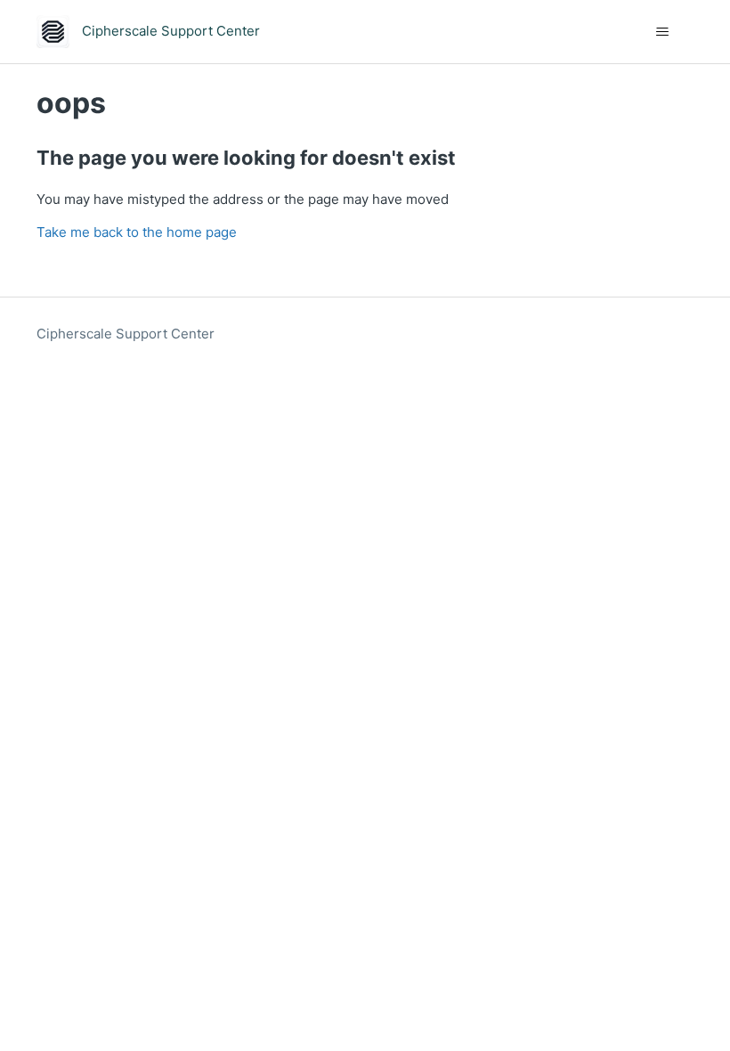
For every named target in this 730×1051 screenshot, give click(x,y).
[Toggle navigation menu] (662, 32)
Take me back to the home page (136, 232)
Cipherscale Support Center (125, 333)
